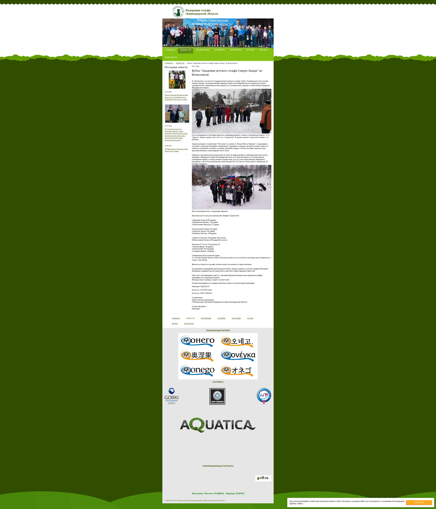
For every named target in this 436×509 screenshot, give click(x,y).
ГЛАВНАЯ (169, 63)
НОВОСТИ (180, 63)
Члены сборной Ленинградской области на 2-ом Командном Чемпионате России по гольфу (176, 97)
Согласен (419, 502)
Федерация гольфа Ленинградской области (201, 12)
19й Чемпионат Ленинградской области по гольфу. (176, 150)
